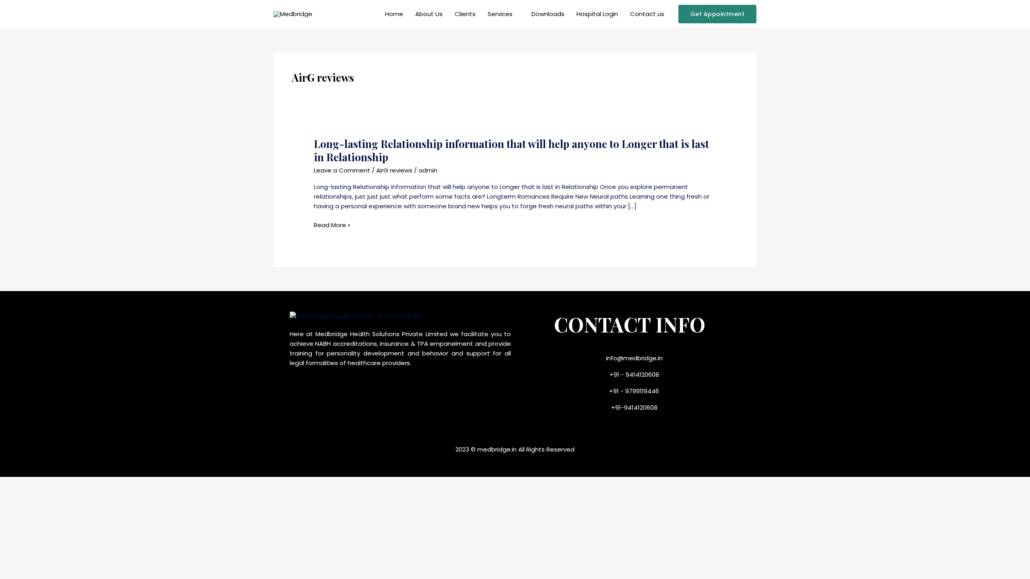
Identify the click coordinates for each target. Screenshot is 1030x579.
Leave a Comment (342, 170)
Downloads (547, 14)
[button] (717, 14)
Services (500, 14)
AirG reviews (394, 170)
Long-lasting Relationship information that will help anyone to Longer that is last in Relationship (511, 150)
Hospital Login (597, 14)
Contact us (647, 14)
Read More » (332, 225)
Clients (465, 14)
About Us (429, 14)
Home (394, 14)
